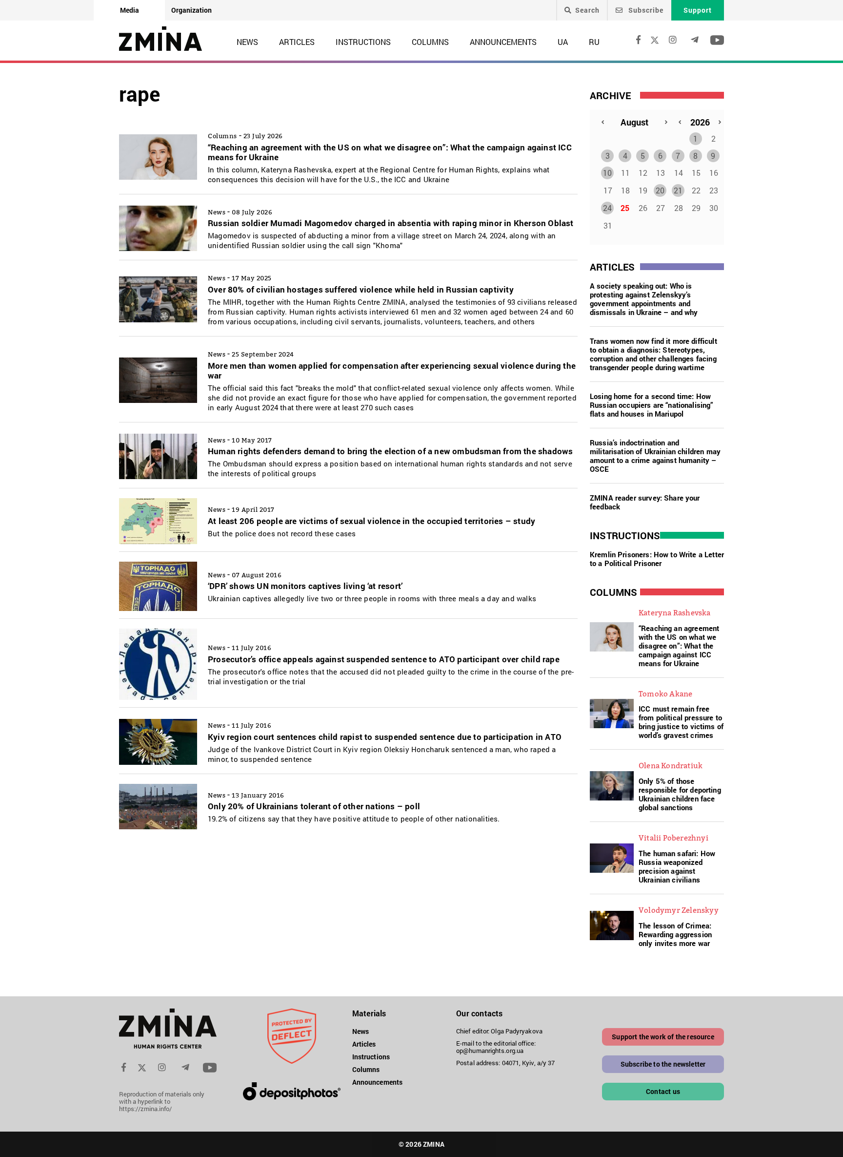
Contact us (663, 1091)
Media (129, 10)
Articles (297, 41)
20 (660, 190)
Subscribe (644, 10)
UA (563, 41)
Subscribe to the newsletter (663, 1064)
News (247, 41)
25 (625, 208)
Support (697, 10)
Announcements (503, 41)
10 (607, 173)
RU (594, 41)
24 (607, 208)
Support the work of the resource (663, 1036)
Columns (430, 41)
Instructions (363, 41)
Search (587, 10)
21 (678, 190)
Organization (191, 10)
